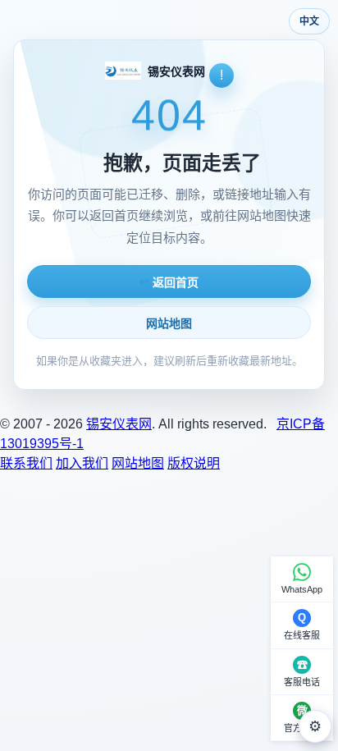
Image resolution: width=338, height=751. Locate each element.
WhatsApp (301, 589)
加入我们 (82, 463)
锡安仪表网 (119, 424)
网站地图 (169, 323)
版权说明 (193, 463)
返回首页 (169, 282)
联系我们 (26, 463)
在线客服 (302, 635)
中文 (309, 21)
